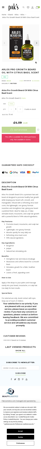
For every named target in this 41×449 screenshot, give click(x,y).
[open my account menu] (32, 7)
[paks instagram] (19, 379)
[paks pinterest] (23, 379)
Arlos (17, 14)
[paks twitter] (15, 379)
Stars (29, 81)
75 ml (11, 104)
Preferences (20, 443)
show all (20, 351)
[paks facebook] (11, 379)
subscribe (20, 373)
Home (4, 14)
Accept (20, 431)
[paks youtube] (26, 379)
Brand (10, 14)
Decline (20, 437)
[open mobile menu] (3, 7)
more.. (23, 98)
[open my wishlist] (28, 7)
